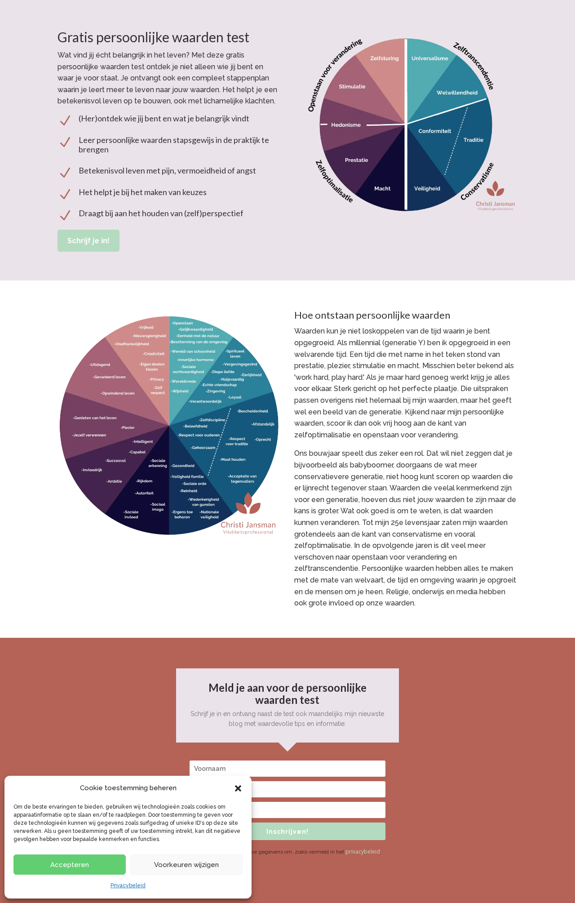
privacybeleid (362, 851)
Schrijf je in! (88, 240)
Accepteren (69, 865)
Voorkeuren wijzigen (186, 865)
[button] (238, 788)
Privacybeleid (128, 885)
